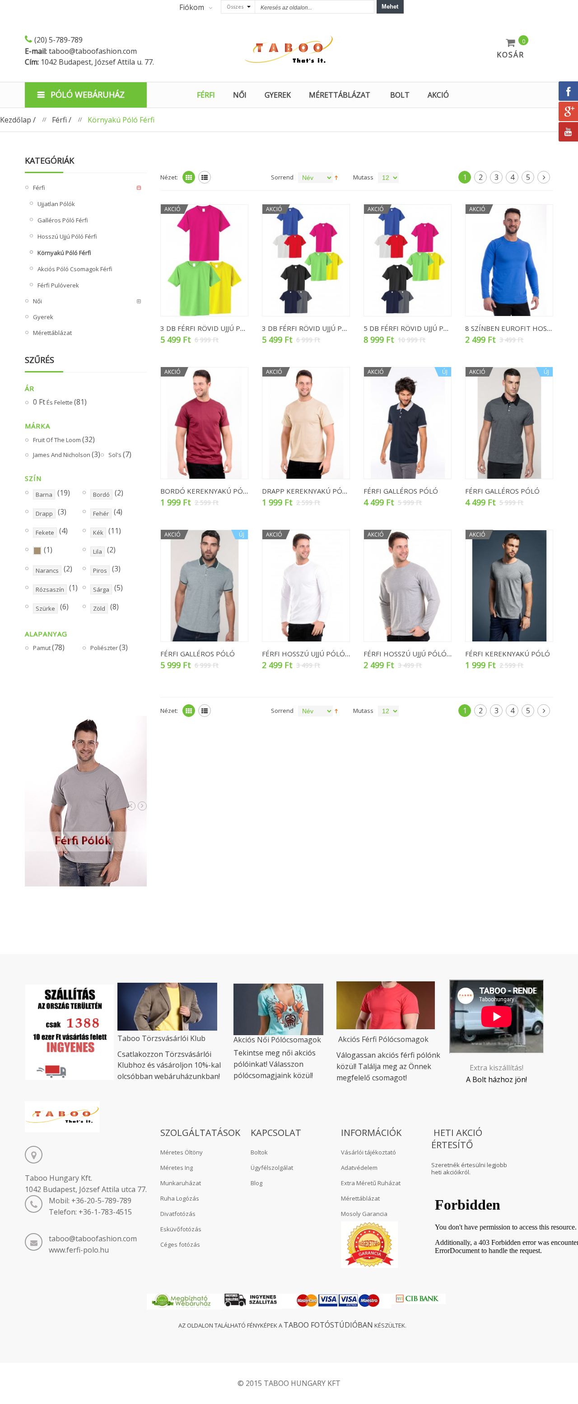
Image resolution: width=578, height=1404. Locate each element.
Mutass (363, 177)
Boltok (259, 1152)
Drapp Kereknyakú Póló (306, 490)
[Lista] (204, 177)
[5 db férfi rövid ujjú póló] (407, 260)
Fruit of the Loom (64, 440)
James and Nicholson (66, 455)
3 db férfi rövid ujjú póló (207, 328)
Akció (438, 95)
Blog (256, 1183)
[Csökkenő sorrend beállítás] (336, 177)
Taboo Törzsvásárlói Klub (161, 1038)
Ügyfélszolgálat (272, 1168)
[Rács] (188, 177)
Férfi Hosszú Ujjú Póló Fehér (315, 653)
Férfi (59, 120)
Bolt (400, 95)
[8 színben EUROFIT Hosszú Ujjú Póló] (509, 260)
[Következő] (544, 177)
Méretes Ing (176, 1168)
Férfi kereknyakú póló (507, 653)
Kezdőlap (15, 120)
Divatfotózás (178, 1214)
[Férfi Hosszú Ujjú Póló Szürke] (407, 585)
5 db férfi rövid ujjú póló (411, 328)
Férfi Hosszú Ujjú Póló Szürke (419, 653)
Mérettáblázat (360, 1198)
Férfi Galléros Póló (401, 490)
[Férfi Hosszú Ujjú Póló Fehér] (306, 585)
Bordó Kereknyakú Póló (206, 490)
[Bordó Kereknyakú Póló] (204, 423)
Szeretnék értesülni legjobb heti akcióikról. (469, 1168)
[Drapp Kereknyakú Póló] (306, 423)
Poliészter (109, 648)
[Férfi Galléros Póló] (407, 423)
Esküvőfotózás (180, 1229)
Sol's (119, 455)
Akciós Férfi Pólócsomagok (383, 1039)
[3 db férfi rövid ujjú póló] (204, 260)
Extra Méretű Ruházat (371, 1183)
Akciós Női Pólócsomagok (277, 1040)
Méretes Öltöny (181, 1152)
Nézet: (169, 177)
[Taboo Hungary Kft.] (289, 49)
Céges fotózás (180, 1244)
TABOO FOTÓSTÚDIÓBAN (328, 1325)
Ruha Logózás (179, 1198)
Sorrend (282, 177)
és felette (60, 402)
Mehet (390, 6)
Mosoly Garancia (364, 1214)
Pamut (49, 648)
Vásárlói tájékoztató (368, 1152)
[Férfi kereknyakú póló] (509, 585)
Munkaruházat (180, 1183)
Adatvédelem (359, 1168)
